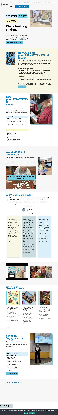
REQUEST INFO (12, 373)
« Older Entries (8, 328)
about (20, 2)
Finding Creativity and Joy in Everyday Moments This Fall (13, 308)
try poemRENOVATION (22, 6)
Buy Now (22, 87)
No (27, 413)
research (25, 2)
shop (48, 2)
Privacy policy (32, 413)
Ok (24, 413)
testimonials (33, 2)
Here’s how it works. (21, 39)
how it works (13, 2)
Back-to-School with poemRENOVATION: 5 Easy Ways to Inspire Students (28, 308)
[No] (56, 412)
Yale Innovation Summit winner (22, 162)
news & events (42, 2)
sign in (12, 6)
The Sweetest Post (43, 307)
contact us (54, 2)
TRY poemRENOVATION (14, 42)
